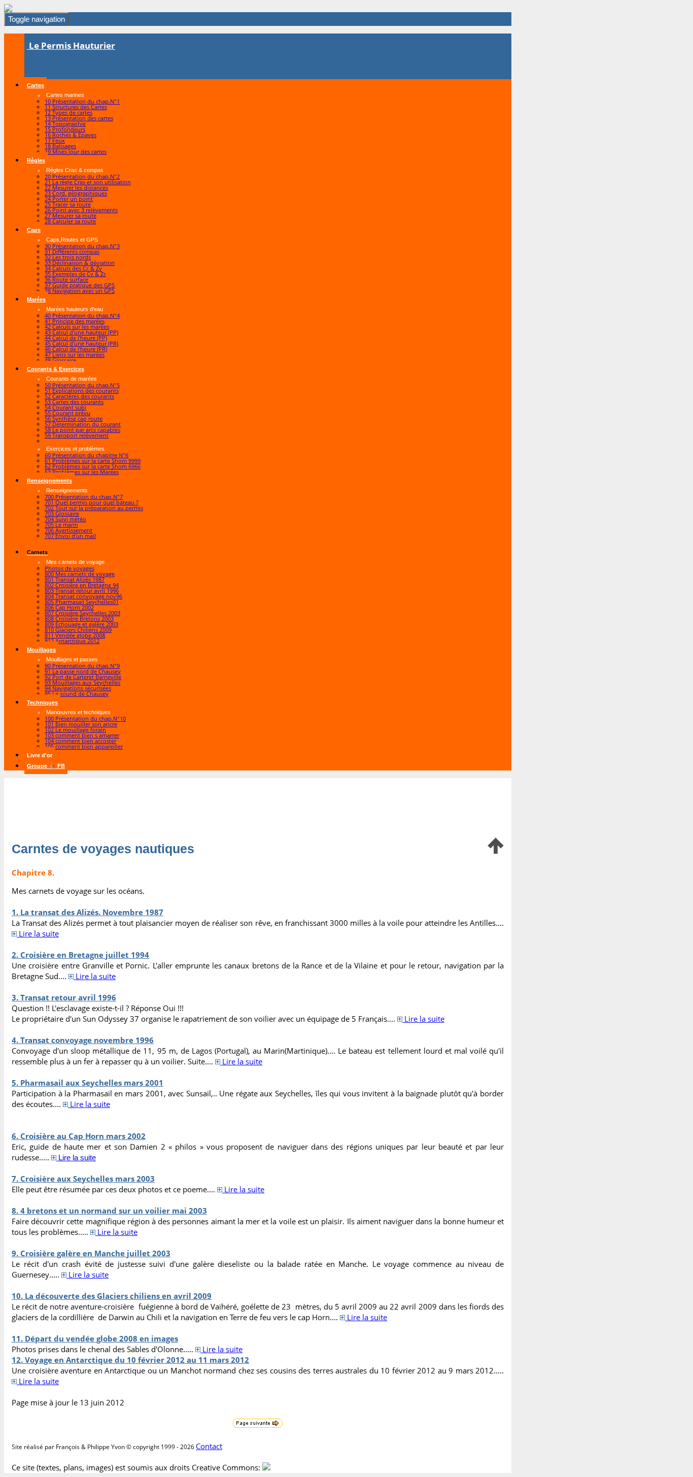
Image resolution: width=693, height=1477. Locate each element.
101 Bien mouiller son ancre (81, 724)
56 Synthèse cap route (73, 418)
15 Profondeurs (65, 129)
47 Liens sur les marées (75, 354)
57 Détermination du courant (83, 424)
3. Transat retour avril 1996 (64, 997)
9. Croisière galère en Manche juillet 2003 (91, 1253)
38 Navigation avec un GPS (80, 290)
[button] (35, 85)
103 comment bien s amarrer (82, 735)
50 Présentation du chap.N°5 (82, 385)
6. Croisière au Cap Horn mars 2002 (79, 1136)
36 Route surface (66, 279)
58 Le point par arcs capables (82, 429)
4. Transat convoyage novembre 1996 (83, 1040)
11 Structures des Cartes (76, 107)
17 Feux (55, 140)
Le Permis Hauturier (71, 45)
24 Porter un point (69, 199)
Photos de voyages (69, 568)
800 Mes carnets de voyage (80, 574)
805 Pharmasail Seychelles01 (82, 602)
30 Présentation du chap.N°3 (82, 246)
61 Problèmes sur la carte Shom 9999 (93, 460)
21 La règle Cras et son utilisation (88, 182)
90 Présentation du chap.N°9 (82, 665)
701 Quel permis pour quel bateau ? (91, 502)
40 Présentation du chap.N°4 (82, 315)
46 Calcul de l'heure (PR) (76, 349)
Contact (209, 1446)
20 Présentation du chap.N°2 (82, 176)
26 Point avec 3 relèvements (81, 210)
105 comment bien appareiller (84, 746)
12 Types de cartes (68, 112)
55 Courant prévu (67, 413)
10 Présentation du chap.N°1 (82, 101)
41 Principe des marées (75, 321)
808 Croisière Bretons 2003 (79, 618)
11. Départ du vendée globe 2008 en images (95, 1338)
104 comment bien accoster (80, 741)
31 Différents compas (72, 251)
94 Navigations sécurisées (78, 688)
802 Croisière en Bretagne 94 (82, 585)
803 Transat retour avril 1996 (82, 590)
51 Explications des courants (82, 390)
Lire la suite (38, 933)
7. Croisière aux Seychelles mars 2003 (83, 1178)
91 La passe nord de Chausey (83, 671)
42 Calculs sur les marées (77, 326)
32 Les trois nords (68, 257)
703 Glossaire (62, 513)
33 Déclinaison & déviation (80, 262)
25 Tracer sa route (68, 204)
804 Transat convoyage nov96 (83, 596)
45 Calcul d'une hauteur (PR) (81, 343)
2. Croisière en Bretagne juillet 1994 (80, 955)
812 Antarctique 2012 (72, 641)
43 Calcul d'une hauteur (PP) (81, 332)
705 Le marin (61, 524)
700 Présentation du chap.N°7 (84, 496)
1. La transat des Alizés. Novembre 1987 (87, 912)
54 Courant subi (65, 407)
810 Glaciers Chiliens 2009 (78, 629)
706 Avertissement (68, 530)
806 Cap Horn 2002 (69, 607)
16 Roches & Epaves (70, 135)
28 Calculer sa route (70, 221)
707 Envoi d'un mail (70, 536)
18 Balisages (60, 146)
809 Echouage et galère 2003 (81, 624)
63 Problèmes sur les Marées (82, 472)
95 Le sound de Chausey (77, 693)
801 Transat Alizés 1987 (75, 579)
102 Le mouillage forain (75, 729)
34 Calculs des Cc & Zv (73, 268)
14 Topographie (65, 123)
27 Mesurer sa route (70, 215)
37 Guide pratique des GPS (80, 285)
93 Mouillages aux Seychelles (82, 682)
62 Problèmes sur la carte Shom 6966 (93, 466)
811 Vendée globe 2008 (75, 635)
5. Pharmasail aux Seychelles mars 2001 (87, 1083)
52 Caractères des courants (79, 396)
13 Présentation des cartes (79, 118)
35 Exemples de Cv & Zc (75, 274)
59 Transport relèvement (77, 435)
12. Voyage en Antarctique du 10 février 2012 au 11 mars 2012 (130, 1360)
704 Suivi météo (65, 519)
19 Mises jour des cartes (76, 151)
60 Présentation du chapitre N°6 (86, 455)
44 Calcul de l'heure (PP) (76, 338)
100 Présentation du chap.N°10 (85, 718)
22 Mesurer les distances (76, 187)
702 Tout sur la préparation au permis (94, 508)
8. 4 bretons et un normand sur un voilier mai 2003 (109, 1210)
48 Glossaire (60, 360)
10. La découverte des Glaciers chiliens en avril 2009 (112, 1296)
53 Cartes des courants (74, 402)
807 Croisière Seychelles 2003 (82, 613)
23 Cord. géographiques (76, 193)
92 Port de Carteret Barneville (83, 677)
